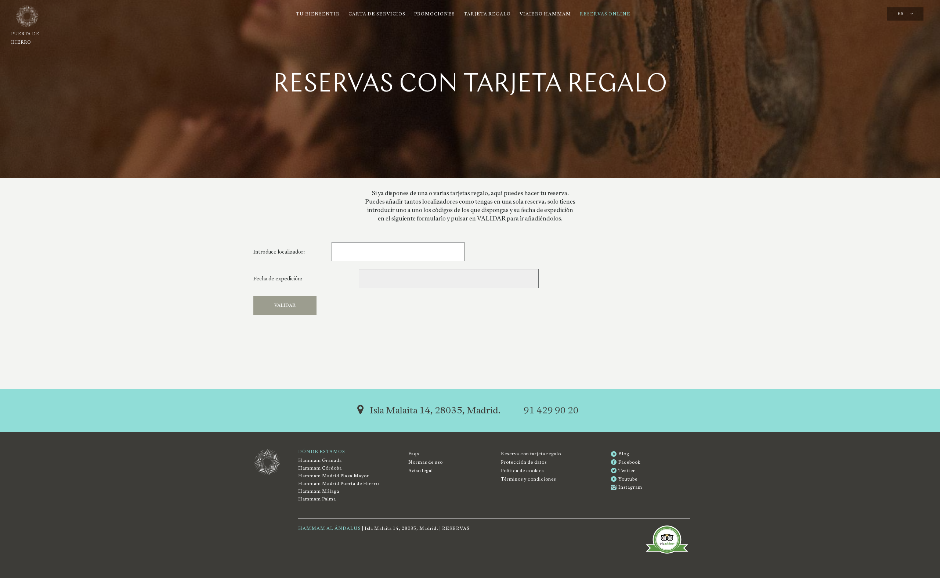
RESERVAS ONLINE (605, 14)
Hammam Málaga (318, 491)
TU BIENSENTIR (318, 14)
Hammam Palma (317, 499)
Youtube (627, 479)
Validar (285, 305)
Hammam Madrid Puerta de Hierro (338, 484)
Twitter (626, 471)
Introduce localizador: (279, 251)
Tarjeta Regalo (487, 14)
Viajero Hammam (545, 14)
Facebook (629, 462)
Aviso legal (420, 471)
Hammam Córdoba (320, 468)
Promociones (434, 14)
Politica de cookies (522, 471)
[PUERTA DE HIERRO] (25, 16)
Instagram (630, 487)
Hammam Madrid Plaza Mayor (333, 476)
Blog (623, 454)
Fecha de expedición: (277, 278)
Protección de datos (524, 462)
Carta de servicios (376, 14)
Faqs (413, 454)
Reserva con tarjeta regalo (531, 454)
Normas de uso (425, 462)
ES (901, 14)
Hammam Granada (320, 460)
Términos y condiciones (528, 479)
